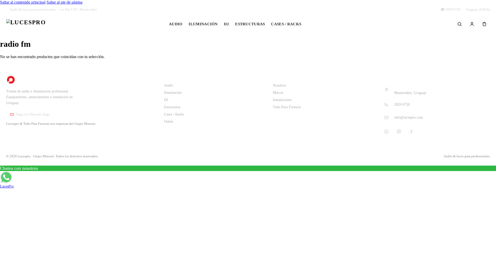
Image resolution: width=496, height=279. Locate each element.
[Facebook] (411, 131)
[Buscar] (459, 24)
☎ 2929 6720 (450, 9)
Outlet (319, 24)
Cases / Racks (286, 24)
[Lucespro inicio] (26, 24)
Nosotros (279, 85)
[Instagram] (399, 131)
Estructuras (250, 24)
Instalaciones (282, 100)
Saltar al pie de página (64, 2)
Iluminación (203, 24)
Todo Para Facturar (287, 107)
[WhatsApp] (386, 131)
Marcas (278, 93)
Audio (175, 24)
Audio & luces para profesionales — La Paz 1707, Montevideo (53, 9)
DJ (226, 24)
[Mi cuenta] (472, 24)
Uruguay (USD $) (478, 9)
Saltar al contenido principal (22, 2)
